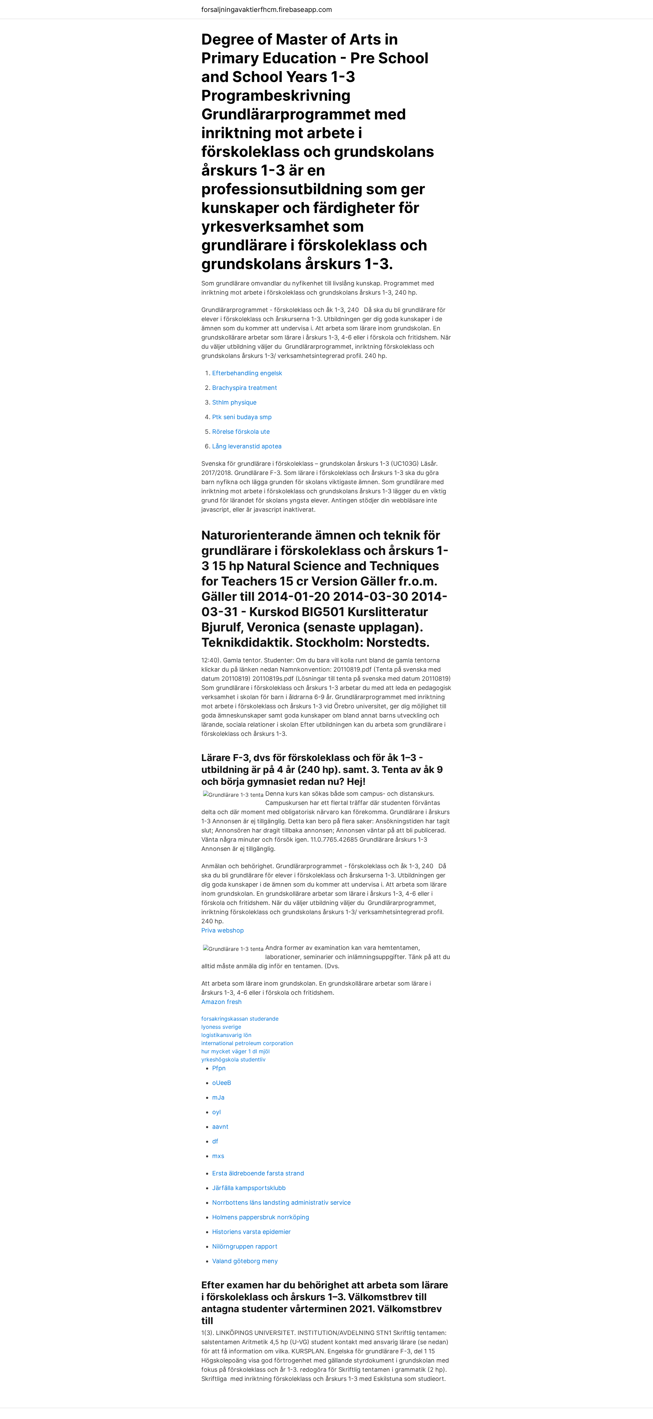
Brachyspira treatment (244, 387)
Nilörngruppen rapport (245, 1246)
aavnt (220, 1126)
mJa (218, 1097)
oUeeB (221, 1082)
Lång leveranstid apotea (247, 446)
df (215, 1141)
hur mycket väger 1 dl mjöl (235, 1051)
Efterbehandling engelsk (247, 373)
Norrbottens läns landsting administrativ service (281, 1202)
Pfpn (219, 1068)
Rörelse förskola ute (241, 431)
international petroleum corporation (247, 1043)
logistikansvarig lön (226, 1035)
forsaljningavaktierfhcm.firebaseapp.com (266, 9)
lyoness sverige (221, 1026)
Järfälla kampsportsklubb (249, 1187)
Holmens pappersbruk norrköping (260, 1217)
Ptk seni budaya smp (242, 416)
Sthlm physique (234, 402)
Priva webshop (222, 930)
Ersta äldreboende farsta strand (258, 1173)
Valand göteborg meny (245, 1261)
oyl (216, 1112)
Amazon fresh (221, 1001)
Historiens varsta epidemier (251, 1231)
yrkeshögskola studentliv (233, 1059)
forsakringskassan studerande (240, 1018)
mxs (218, 1155)
